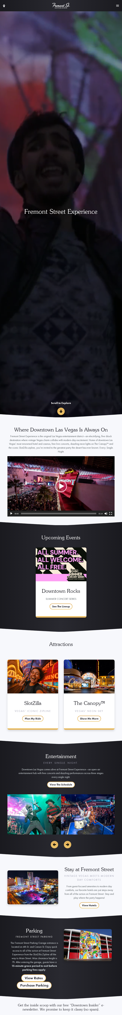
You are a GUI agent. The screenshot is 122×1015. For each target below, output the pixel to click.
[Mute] (105, 513)
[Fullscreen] (110, 513)
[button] (61, 486)
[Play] (11, 513)
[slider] (58, 513)
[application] (61, 486)
